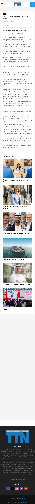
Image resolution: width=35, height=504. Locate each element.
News (4, 13)
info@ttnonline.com (20, 479)
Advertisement (10, 502)
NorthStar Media (21, 498)
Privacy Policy (24, 502)
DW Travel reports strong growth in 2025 (16, 284)
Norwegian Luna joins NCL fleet (13, 260)
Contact (17, 502)
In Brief (5, 309)
